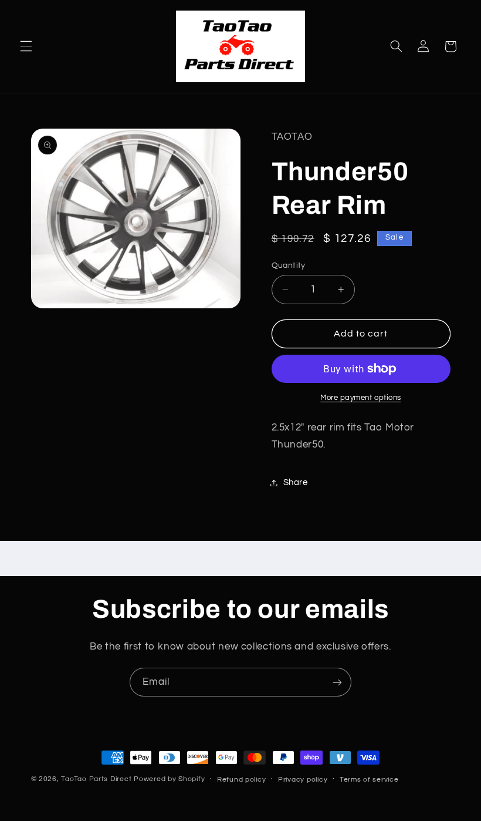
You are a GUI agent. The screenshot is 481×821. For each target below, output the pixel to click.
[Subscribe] (337, 682)
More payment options (360, 398)
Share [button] (295, 482)
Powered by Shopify (169, 779)
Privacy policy (302, 779)
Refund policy (241, 779)
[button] (25, 46)
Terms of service (369, 779)
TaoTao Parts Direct (96, 779)
